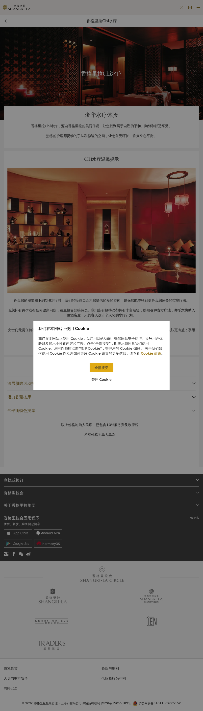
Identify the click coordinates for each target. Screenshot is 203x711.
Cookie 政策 (151, 353)
